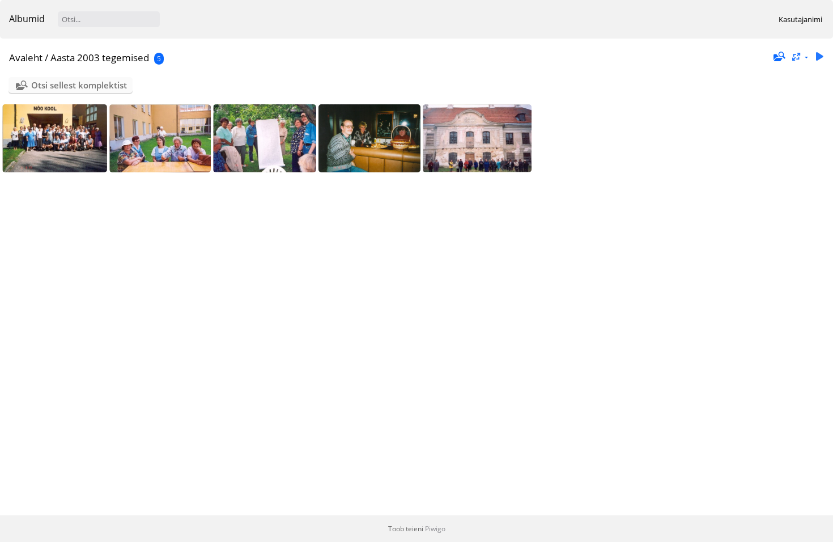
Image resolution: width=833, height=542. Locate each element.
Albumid (27, 18)
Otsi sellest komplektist (79, 85)
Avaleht (25, 57)
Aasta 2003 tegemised (99, 57)
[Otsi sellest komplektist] (778, 56)
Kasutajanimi (800, 19)
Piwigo (435, 528)
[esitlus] (819, 57)
